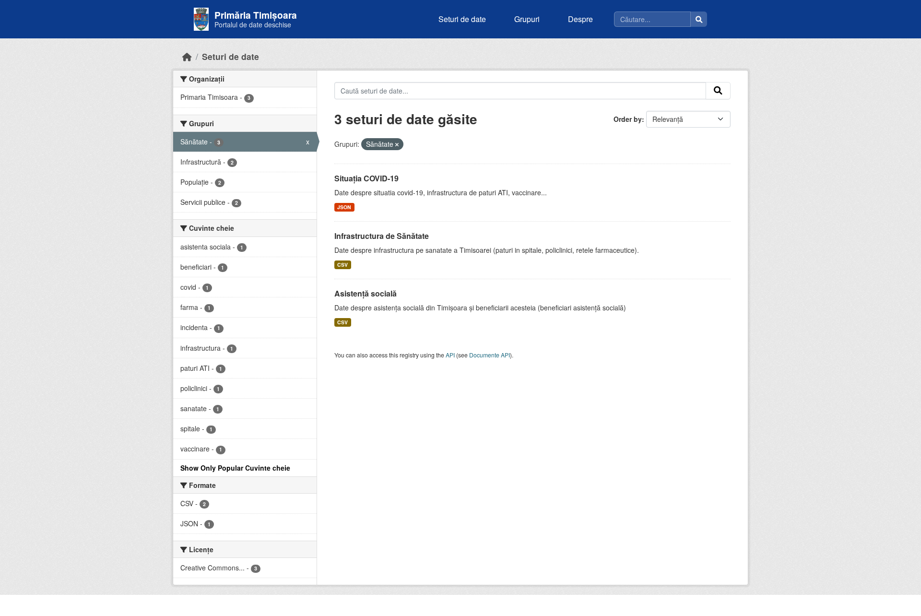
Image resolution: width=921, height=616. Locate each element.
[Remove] (397, 144)
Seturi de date (462, 18)
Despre (580, 18)
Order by (628, 119)
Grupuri (527, 18)
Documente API (489, 355)
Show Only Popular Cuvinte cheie (235, 468)
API (450, 355)
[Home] (187, 56)
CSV (342, 264)
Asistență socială (365, 293)
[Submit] (718, 90)
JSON (344, 207)
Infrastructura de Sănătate (381, 235)
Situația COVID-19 (366, 178)
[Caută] (699, 19)
